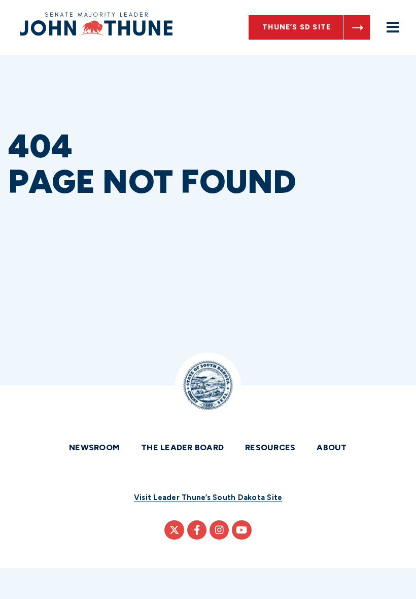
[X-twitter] (174, 530)
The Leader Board (182, 447)
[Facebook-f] (196, 530)
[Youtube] (241, 530)
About (331, 447)
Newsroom (94, 447)
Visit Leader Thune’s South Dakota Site (208, 497)
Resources (270, 447)
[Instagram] (219, 530)
